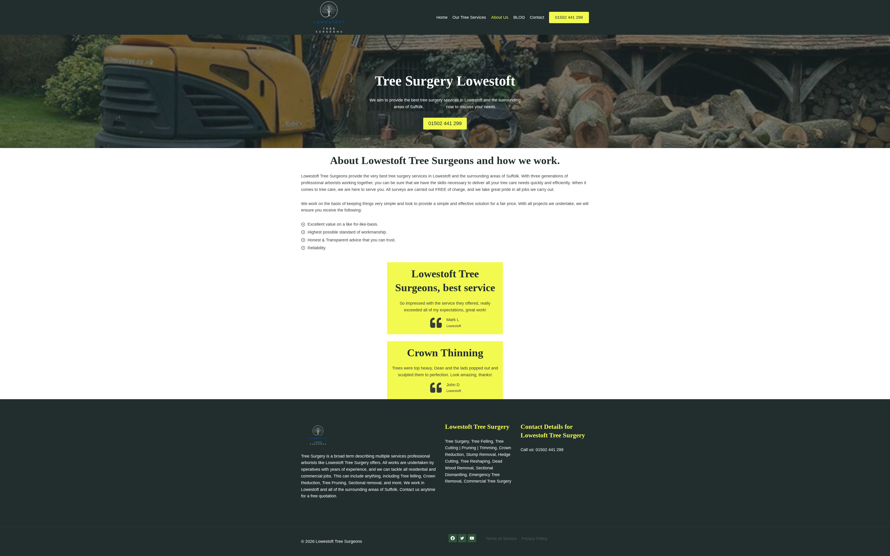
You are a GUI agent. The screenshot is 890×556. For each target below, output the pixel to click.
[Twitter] (462, 538)
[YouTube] (472, 538)
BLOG (519, 17)
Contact (537, 17)
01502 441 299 (569, 17)
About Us (499, 17)
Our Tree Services (469, 17)
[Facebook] (452, 538)
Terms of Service (501, 538)
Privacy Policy (534, 538)
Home (442, 17)
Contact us (435, 106)
